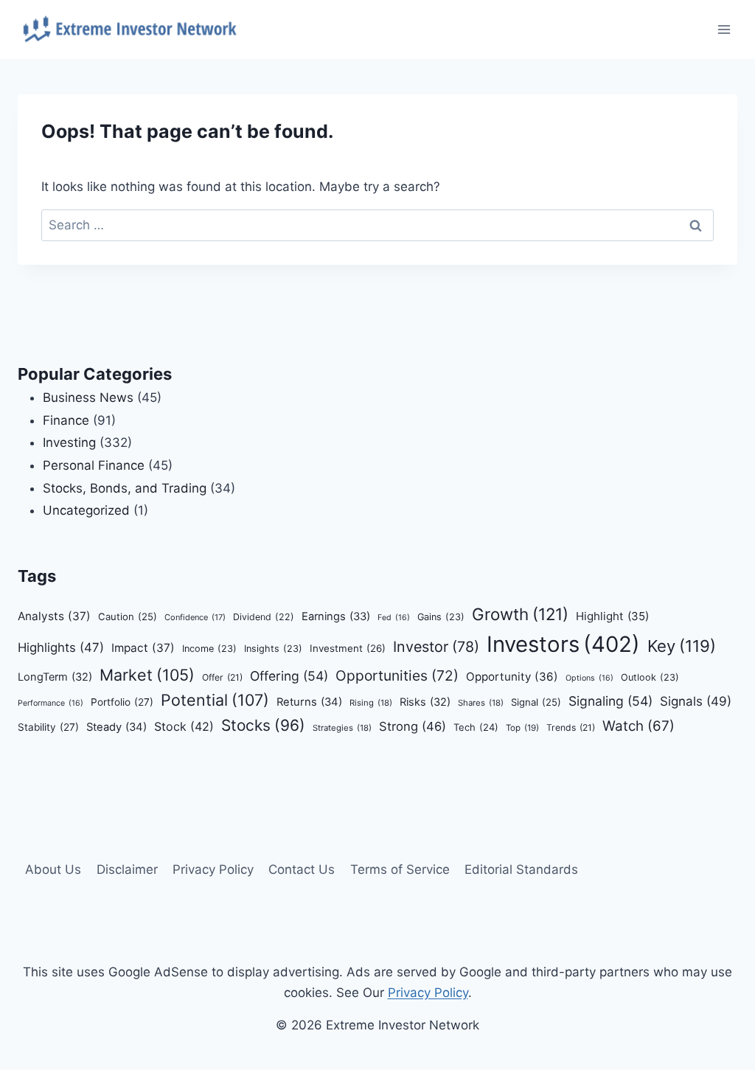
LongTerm (55, 677)
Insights (273, 648)
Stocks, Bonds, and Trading (124, 488)
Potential (215, 699)
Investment (348, 648)
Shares (481, 703)
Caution (127, 616)
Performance (50, 703)
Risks (425, 702)
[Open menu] (723, 29)
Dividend (263, 616)
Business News (88, 397)
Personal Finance (94, 465)
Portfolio (122, 702)
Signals (695, 701)
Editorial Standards (521, 869)
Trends (570, 727)
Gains (441, 616)
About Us (53, 869)
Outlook (650, 677)
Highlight (612, 616)
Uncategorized (86, 510)
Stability (48, 727)
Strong (412, 726)
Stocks (263, 725)
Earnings (336, 616)
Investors (563, 644)
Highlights (61, 647)
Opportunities (397, 675)
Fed (394, 617)
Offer (222, 677)
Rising (370, 703)
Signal (536, 702)
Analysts (54, 616)
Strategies (342, 728)
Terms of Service (400, 869)
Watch (638, 726)
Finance (66, 420)
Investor (436, 647)
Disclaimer (127, 869)
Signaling (610, 701)
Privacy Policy (213, 869)
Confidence (195, 617)
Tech (475, 727)
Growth (520, 614)
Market (147, 674)
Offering (289, 676)
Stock (184, 726)
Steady (116, 727)
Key (681, 646)
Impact (143, 648)
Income (209, 648)
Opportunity (512, 677)
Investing (69, 442)
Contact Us (301, 869)
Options (589, 678)
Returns (309, 702)
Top (522, 728)
